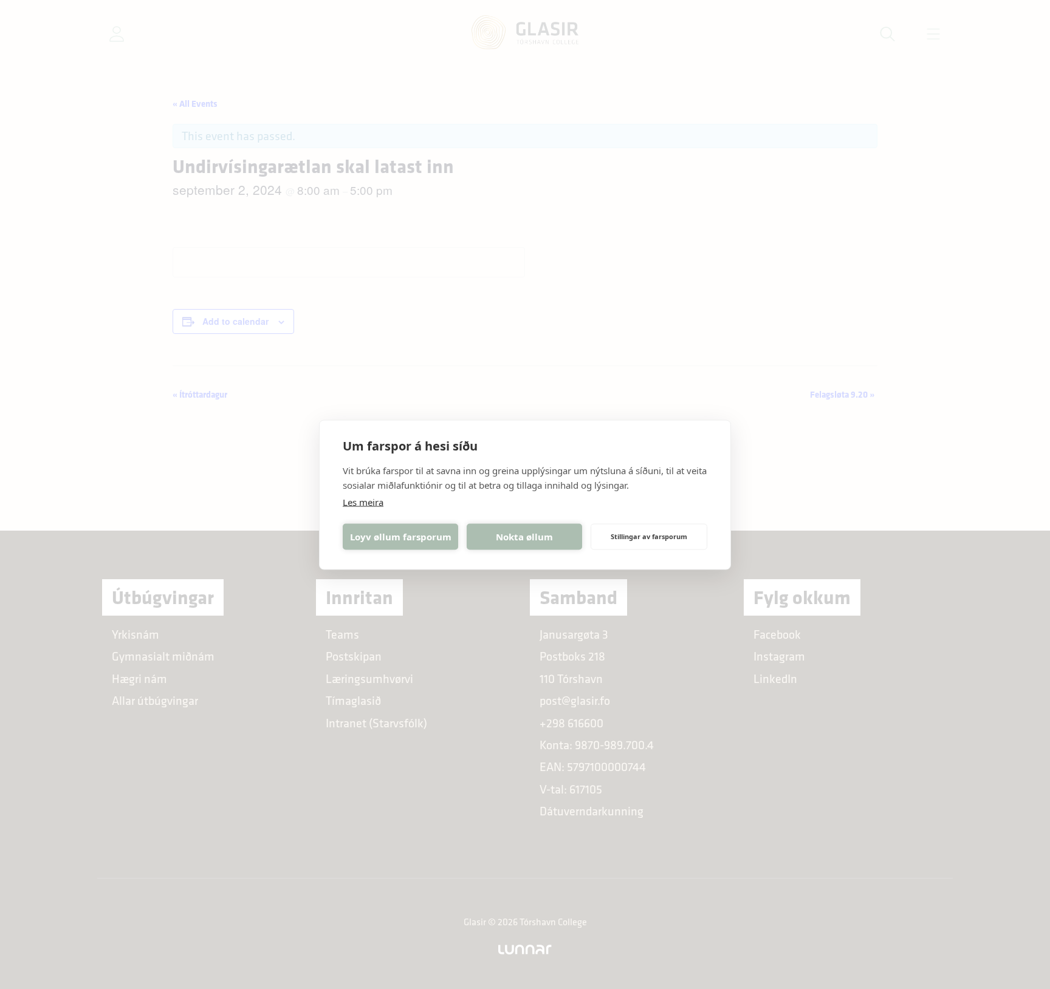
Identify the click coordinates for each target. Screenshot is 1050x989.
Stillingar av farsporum (649, 536)
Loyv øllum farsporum (400, 537)
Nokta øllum (524, 537)
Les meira (363, 501)
